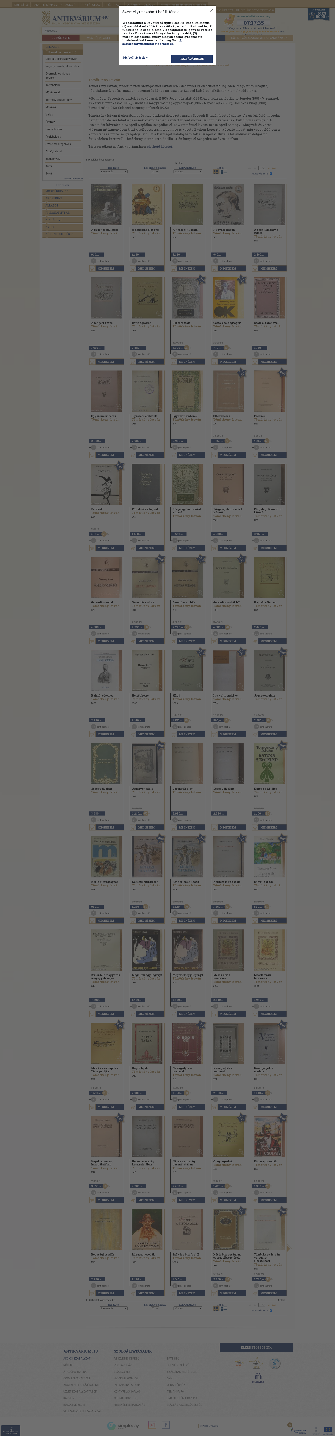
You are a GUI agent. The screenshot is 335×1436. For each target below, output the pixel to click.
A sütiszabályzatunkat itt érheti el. (152, 42)
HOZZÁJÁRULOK (192, 59)
